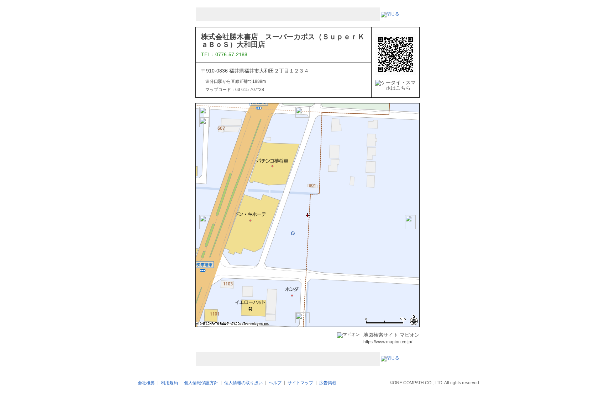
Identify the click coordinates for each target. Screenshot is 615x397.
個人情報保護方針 (201, 383)
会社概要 (146, 383)
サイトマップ (300, 383)
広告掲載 (327, 383)
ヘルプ (275, 383)
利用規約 (169, 383)
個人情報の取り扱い (243, 383)
